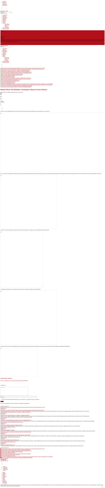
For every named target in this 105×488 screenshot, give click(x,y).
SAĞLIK (4, 54)
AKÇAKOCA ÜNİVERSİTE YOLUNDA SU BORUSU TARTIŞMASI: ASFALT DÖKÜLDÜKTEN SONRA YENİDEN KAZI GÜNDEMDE (26, 84)
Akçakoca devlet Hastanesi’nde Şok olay (7, 82)
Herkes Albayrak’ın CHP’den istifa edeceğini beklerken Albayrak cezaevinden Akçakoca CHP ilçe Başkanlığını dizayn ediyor (22, 31)
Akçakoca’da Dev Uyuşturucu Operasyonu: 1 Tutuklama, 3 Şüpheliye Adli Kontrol (14, 32)
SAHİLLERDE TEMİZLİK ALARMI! (7, 35)
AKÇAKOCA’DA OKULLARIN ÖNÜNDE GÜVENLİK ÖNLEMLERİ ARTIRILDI (15, 86)
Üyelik (4, 470)
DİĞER (4, 22)
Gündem (1, 101)
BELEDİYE (5, 50)
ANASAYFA (5, 15)
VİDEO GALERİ (6, 28)
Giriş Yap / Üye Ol (3, 13)
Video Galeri (5, 483)
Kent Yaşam (7, 23)
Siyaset (4, 479)
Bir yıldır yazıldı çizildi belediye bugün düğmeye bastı (9, 80)
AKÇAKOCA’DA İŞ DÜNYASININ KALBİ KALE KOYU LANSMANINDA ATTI (15, 33)
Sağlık (4, 478)
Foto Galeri (5, 482)
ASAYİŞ (4, 49)
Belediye (4, 473)
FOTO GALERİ (5, 27)
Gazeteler (4, 1)
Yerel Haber (7, 26)
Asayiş (4, 472)
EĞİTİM (4, 52)
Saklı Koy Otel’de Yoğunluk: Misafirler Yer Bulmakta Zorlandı (11, 34)
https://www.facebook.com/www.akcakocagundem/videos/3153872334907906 (14, 380)
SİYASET (4, 53)
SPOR (4, 21)
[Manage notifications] (102, 485)
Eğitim (4, 475)
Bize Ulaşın (5, 5)
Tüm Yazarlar (5, 469)
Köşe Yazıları (5, 4)
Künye (4, 466)
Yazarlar (4, 3)
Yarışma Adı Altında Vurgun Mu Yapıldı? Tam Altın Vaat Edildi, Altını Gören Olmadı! (15, 434)
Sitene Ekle (5, 2)
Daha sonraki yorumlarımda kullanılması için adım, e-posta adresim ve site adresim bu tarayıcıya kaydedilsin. (20, 399)
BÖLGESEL (5, 51)
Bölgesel (4, 474)
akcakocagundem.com (4, 460)
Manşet (5, 408)
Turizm (6, 25)
